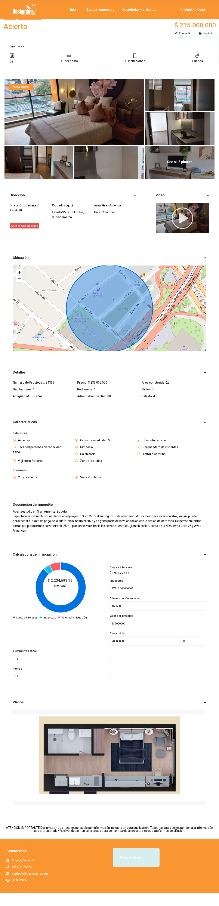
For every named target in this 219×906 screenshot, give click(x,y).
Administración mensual (125, 598)
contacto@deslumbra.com (30, 873)
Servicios (149, 29)
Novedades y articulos (139, 10)
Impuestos (116, 580)
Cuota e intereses (121, 567)
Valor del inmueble (121, 615)
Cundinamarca (62, 217)
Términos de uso (131, 857)
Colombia (77, 212)
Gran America (111, 205)
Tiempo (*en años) (25, 650)
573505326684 (192, 9)
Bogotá (68, 205)
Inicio (74, 10)
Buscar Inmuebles (100, 10)
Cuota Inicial (117, 633)
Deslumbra (19, 880)
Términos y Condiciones (194, 899)
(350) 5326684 (22, 867)
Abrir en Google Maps (24, 225)
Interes (17, 668)
